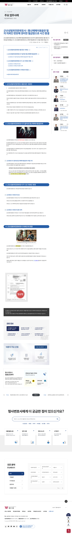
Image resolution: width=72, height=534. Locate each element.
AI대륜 (66, 1)
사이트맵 (45, 511)
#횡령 (30, 423)
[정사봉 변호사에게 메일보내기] (67, 105)
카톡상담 (68, 522)
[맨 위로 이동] (66, 501)
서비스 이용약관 (7, 511)
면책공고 (24, 511)
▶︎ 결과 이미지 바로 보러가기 (13, 74)
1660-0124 (52, 1)
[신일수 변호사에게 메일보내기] (67, 124)
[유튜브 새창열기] (14, 526)
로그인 (30, 1)
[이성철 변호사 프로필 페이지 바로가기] (60, 89)
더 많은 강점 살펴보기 (39, 347)
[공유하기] (67, 33)
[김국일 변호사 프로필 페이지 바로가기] (60, 117)
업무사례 (36, 4)
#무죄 (48, 423)
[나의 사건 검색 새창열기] (5, 526)
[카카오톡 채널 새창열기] (11, 526)
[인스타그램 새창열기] (17, 526)
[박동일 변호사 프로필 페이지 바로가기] (60, 79)
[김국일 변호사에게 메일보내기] (67, 114)
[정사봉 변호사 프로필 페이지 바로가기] (60, 107)
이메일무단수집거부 (37, 511)
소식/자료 (58, 4)
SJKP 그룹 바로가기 (56, 507)
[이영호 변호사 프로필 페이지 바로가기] (60, 98)
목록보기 (36, 394)
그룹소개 (29, 4)
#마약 (34, 423)
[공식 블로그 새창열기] (8, 526)
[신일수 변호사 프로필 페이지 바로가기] (60, 127)
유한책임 (29, 511)
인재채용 (60, 1)
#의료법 (38, 423)
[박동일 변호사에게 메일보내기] (67, 76)
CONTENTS (43, 47)
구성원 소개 (50, 4)
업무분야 (43, 4)
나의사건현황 (35, 1)
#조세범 (43, 423)
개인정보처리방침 (16, 511)
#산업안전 (25, 423)
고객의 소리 (42, 1)
